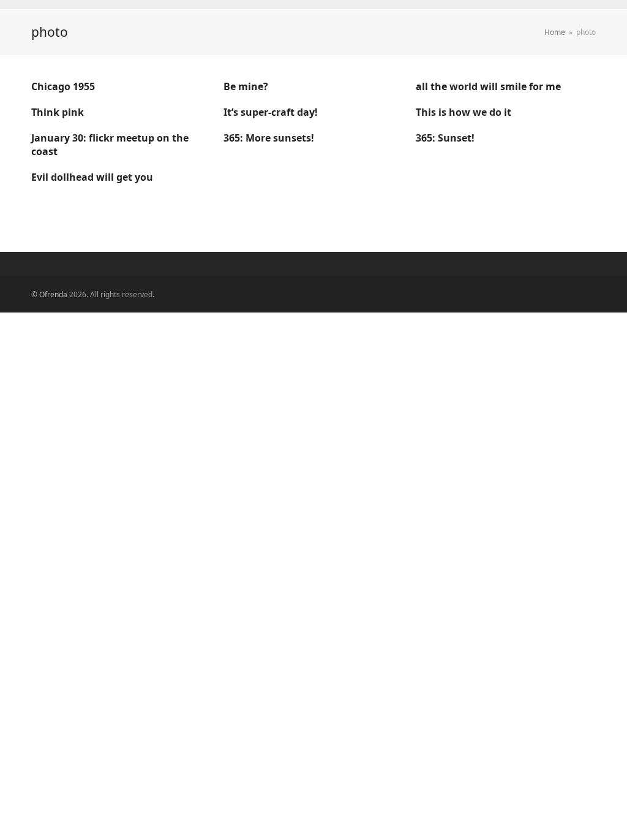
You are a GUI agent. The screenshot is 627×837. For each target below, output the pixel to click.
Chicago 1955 (63, 86)
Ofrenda (53, 294)
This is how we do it (463, 112)
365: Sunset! (445, 138)
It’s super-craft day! (270, 112)
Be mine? (245, 86)
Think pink (57, 112)
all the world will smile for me (488, 86)
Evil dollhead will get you (92, 177)
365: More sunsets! (268, 138)
